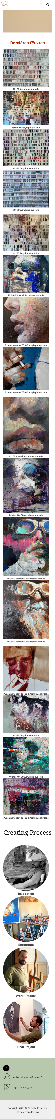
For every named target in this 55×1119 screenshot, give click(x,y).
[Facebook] (6, 1068)
